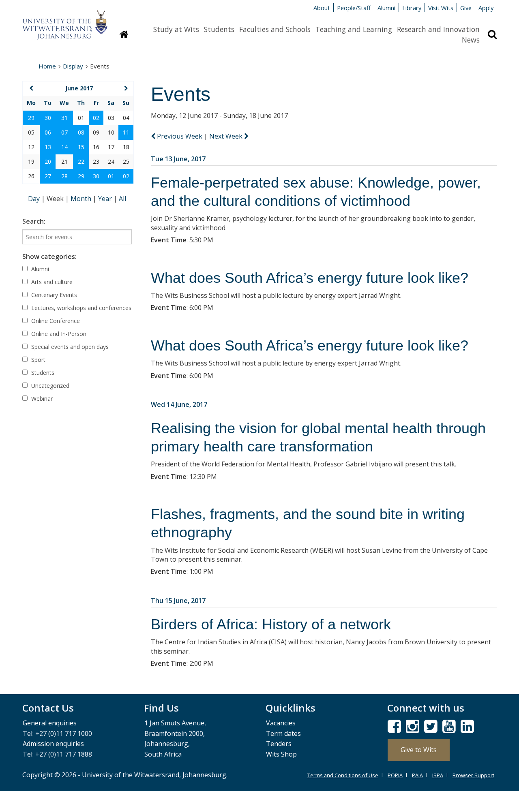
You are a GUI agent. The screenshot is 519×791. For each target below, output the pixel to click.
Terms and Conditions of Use (342, 775)
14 (64, 147)
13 (48, 147)
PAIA (417, 775)
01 (111, 176)
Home (47, 66)
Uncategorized (49, 385)
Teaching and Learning (353, 29)
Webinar (41, 398)
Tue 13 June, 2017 (178, 158)
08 (81, 132)
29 (31, 118)
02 (96, 118)
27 (48, 176)
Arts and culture (51, 282)
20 (48, 161)
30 (48, 118)
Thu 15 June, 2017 (178, 600)
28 (64, 176)
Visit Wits (440, 8)
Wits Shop (281, 754)
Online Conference (55, 321)
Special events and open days (69, 347)
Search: (33, 221)
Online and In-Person (58, 334)
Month (82, 198)
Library (411, 8)
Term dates (283, 733)
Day (34, 198)
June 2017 (79, 88)
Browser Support (473, 775)
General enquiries (50, 722)
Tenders (279, 743)
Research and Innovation (438, 29)
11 (126, 132)
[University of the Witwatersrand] (64, 20)
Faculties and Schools (275, 29)
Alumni (386, 8)
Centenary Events (53, 295)
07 (64, 132)
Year (106, 198)
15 (81, 147)
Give (466, 8)
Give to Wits (419, 749)
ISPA (437, 775)
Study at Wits (176, 29)
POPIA (395, 775)
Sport (37, 359)
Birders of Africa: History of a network (271, 624)
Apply (485, 8)
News (471, 40)
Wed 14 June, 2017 (179, 404)
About (321, 8)
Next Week (226, 136)
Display (73, 66)
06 (48, 132)
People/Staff (354, 8)
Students (219, 29)
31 (64, 118)
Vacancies (281, 722)
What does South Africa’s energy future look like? (309, 277)
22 (81, 161)
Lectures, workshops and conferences (80, 308)
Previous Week (179, 136)
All (122, 198)
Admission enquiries (53, 743)
